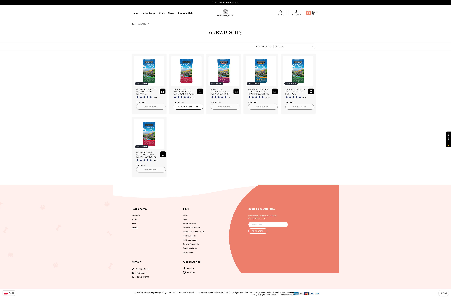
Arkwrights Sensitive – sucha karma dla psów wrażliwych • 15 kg (258, 92)
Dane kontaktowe (287, 295)
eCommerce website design (210, 292)
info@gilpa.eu (141, 273)
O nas (185, 215)
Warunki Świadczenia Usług (193, 232)
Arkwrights (136, 215)
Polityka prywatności (263, 292)
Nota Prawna (188, 252)
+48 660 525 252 (142, 277)
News (185, 219)
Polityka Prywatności (191, 227)
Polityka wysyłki (259, 295)
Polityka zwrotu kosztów (242, 292)
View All (135, 227)
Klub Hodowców (189, 223)
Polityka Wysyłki (189, 236)
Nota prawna (272, 295)
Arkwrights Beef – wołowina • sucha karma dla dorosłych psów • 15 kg (184, 92)
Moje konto (296, 14)
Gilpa (134, 223)
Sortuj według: (263, 46)
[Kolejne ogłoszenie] (315, 2)
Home (134, 24)
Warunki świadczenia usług (283, 292)
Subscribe (258, 231)
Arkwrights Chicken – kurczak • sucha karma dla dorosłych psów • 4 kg (295, 92)
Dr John (134, 219)
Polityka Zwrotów (190, 240)
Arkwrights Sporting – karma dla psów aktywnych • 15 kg (221, 92)
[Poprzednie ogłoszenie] (135, 2)
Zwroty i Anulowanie (191, 244)
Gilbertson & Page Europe (150, 292)
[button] (280, 12)
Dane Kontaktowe (190, 248)
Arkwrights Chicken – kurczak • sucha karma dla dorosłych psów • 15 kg (146, 92)
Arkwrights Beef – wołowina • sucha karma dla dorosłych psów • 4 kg (146, 154)
